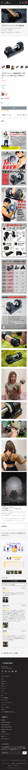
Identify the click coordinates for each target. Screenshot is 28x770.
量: (2, 102)
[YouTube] (12, 671)
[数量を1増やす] (12, 103)
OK (24, 752)
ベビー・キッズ (4, 700)
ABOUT (3, 709)
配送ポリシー (10, 765)
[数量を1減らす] (5, 103)
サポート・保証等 (5, 707)
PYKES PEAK (3, 80)
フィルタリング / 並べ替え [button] (9, 584)
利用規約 (3, 731)
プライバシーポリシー (6, 734)
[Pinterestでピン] (20, 115)
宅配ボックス (4, 683)
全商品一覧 (3, 681)
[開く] (20, 2)
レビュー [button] (4, 577)
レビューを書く (14, 581)
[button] (5, 110)
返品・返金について (5, 738)
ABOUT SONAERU (5, 724)
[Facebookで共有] (18, 115)
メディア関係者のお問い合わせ (8, 711)
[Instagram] (2, 671)
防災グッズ (3, 686)
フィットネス (4, 693)
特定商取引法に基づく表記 (21, 763)
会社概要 (3, 720)
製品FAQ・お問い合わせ (6, 729)
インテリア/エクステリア (6, 702)
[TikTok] (6, 671)
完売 (14, 108)
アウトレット (4, 704)
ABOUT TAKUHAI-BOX (6, 727)
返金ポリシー (17, 765)
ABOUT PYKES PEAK (5, 722)
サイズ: (3, 85)
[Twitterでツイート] (23, 115)
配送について (4, 736)
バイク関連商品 (4, 697)
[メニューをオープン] (2, 2)
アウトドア (3, 688)
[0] (25, 2)
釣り (2, 695)
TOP (2, 679)
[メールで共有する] (26, 115)
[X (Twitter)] (9, 671)
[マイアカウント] (22, 2)
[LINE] (16, 671)
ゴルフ (2, 690)
